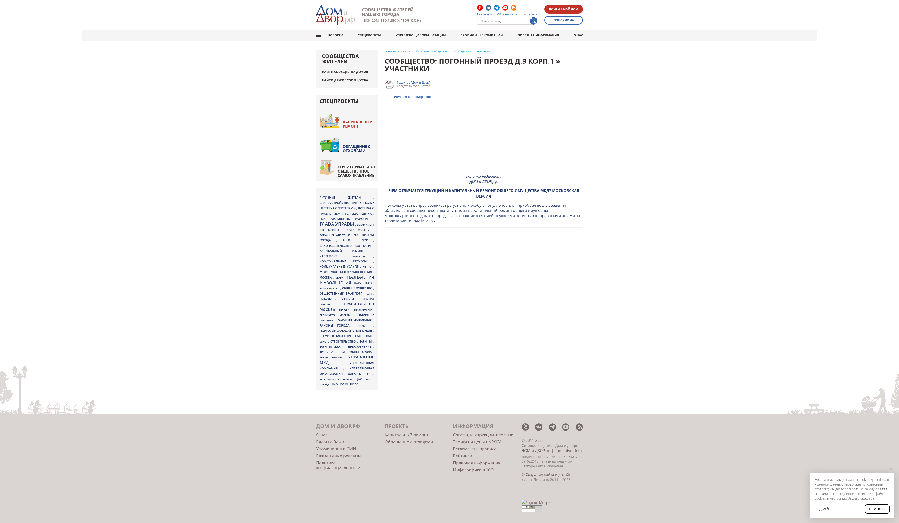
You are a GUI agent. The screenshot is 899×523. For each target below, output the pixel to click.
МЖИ (324, 272)
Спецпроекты (369, 35)
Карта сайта (530, 14)
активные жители (346, 197)
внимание (367, 203)
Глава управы (337, 224)
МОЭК (340, 277)
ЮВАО (344, 384)
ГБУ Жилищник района (346, 219)
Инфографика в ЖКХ (473, 470)
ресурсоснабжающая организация (346, 330)
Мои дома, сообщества (432, 51)
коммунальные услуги (340, 267)
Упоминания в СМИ (336, 449)
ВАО (355, 203)
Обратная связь (507, 14)
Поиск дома (564, 20)
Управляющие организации (421, 35)
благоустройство (335, 203)
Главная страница (397, 51)
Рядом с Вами (330, 442)
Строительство (343, 341)
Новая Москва (330, 288)
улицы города (361, 352)
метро (368, 266)
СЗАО (324, 341)
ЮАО (335, 384)
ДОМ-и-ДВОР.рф (536, 450)
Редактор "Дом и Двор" (413, 82)
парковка (327, 298)
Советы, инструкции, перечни (483, 435)
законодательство (336, 245)
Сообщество (462, 51)
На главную (484, 14)
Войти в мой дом (563, 9)
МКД (334, 272)
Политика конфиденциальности (338, 465)
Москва (326, 277)
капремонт (332, 256)
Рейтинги (462, 456)
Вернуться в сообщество (411, 97)
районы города (337, 325)
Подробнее (825, 509)
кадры (368, 245)
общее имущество (357, 288)
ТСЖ (343, 352)
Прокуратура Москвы (337, 315)
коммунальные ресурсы (346, 261)
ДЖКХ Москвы (360, 230)
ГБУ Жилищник (359, 214)
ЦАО (360, 379)
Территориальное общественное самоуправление (357, 171)
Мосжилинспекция (356, 272)
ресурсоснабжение (336, 336)
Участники (483, 51)
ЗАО (358, 245)
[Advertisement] (484, 137)
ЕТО (357, 235)
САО (358, 336)
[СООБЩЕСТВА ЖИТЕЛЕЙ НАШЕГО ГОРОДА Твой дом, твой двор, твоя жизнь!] (335, 15)
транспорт (329, 352)
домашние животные (335, 235)
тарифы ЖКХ (331, 347)
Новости (335, 35)
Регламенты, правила (475, 449)
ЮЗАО (354, 384)
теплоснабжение (359, 346)
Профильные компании (481, 35)
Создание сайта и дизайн (548, 474)
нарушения (363, 283)
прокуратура (363, 310)
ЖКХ (349, 240)
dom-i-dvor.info (568, 450)
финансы (356, 374)
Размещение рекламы (338, 456)
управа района (332, 357)
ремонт (366, 325)
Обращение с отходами (356, 148)
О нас (578, 35)
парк (369, 293)
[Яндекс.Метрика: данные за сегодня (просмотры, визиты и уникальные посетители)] (538, 502)
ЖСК (367, 240)
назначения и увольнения (347, 279)
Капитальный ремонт (358, 124)
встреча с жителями (339, 208)
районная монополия (355, 320)
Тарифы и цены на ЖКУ (477, 442)
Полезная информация (538, 35)
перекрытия (349, 298)
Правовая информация (476, 463)
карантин (363, 256)
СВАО (368, 336)
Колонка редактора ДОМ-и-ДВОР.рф (483, 179)
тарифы (366, 341)
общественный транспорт (342, 293)
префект (345, 310)
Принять (877, 509)
